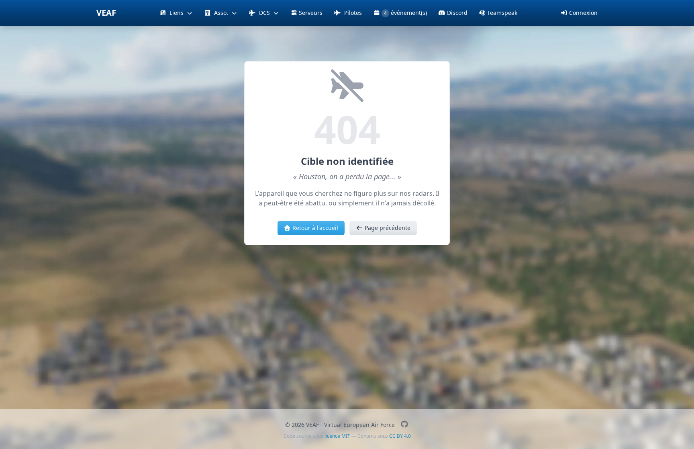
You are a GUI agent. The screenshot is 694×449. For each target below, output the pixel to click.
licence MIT (337, 436)
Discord (457, 12)
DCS (264, 12)
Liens (176, 12)
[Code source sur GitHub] (404, 424)
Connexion (583, 12)
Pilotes (352, 12)
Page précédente (387, 228)
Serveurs (311, 12)
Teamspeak (502, 12)
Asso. (221, 12)
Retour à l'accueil (315, 228)
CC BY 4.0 (400, 436)
